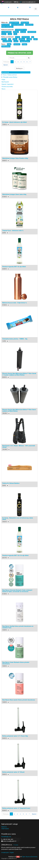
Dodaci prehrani (6, 46)
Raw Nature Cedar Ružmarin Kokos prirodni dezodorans (15, 662)
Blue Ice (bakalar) (14, 22)
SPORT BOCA (25, 37)
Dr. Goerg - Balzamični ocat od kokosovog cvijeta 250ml (17, 518)
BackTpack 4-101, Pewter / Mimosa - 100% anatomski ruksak (18, 446)
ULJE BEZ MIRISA (6, 32)
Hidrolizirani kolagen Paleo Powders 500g (15, 158)
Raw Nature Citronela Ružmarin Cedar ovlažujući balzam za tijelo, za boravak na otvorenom (17, 590)
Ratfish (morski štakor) (7, 27)
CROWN (29, 39)
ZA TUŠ (18, 37)
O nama (16, 845)
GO (32, 37)
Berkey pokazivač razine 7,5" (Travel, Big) (15, 736)
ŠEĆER (4, 34)
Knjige (9, 44)
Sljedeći (5, 65)
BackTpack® (5, 82)
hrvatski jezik (5, 852)
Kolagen (24, 44)
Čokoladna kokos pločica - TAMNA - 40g (14, 339)
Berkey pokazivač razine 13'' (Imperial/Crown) (16, 808)
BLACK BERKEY (7, 41)
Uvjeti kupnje (5, 828)
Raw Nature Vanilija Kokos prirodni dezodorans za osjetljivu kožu (17, 626)
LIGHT (35, 39)
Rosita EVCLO (29, 24)
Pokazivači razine (24, 41)
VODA (9, 34)
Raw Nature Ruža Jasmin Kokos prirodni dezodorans (18, 700)
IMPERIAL (21, 39)
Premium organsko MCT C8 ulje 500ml (14, 266)
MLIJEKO (23, 32)
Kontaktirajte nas (6, 836)
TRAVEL (4, 39)
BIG (10, 39)
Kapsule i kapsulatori (8, 84)
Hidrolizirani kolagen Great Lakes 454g (14, 194)
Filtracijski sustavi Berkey (10, 77)
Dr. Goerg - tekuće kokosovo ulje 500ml (14, 122)
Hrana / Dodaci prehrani (10, 75)
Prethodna (6, 62)
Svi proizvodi (5, 72)
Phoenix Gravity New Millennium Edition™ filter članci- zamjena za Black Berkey (19, 410)
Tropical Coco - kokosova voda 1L (13, 230)
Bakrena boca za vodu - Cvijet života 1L (14, 303)
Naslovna (4, 827)
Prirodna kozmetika (7, 86)
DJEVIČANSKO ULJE (21, 30)
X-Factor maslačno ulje (17, 24)
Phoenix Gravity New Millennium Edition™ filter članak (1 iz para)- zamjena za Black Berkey (19, 374)
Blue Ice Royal (5, 24)
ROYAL (15, 39)
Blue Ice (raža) (24, 22)
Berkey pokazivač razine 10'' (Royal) (13, 772)
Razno (3, 89)
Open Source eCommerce (29, 856)
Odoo (18, 856)
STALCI (16, 41)
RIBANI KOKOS (32, 32)
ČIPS (15, 34)
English (12, 852)
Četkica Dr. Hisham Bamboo (11, 483)
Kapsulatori (17, 44)
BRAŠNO (16, 32)
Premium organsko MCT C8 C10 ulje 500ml (15, 555)
